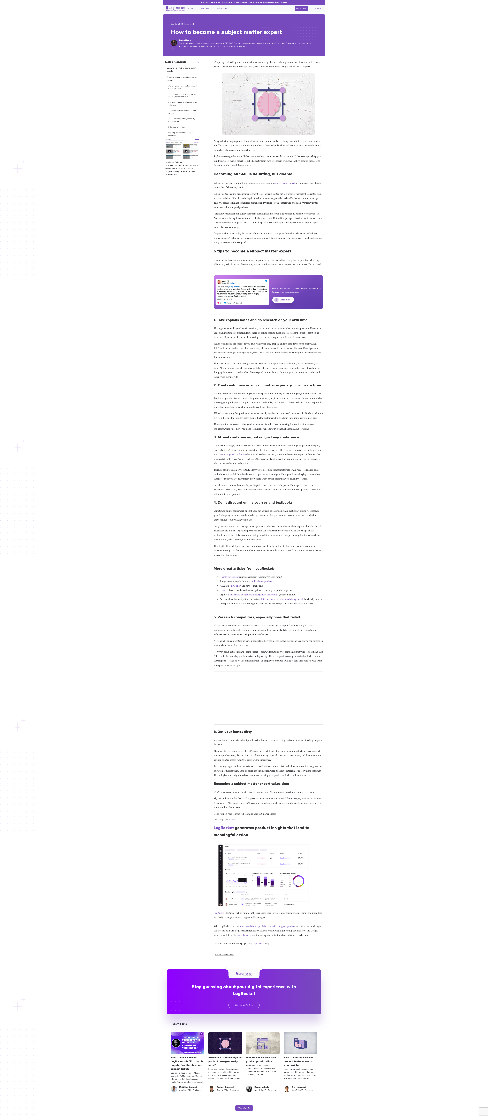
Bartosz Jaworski (225, 1087)
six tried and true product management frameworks (253, 594)
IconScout (232, 820)
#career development (224, 955)
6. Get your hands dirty (176, 127)
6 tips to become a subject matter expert (182, 78)
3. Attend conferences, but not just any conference (182, 104)
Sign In (318, 8)
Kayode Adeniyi (261, 1087)
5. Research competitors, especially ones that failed (181, 120)
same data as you (245, 935)
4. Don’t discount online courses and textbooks (182, 112)
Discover (224, 590)
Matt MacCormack (188, 1087)
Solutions (222, 8)
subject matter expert (284, 183)
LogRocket (224, 827)
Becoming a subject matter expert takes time (181, 134)
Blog (190, 8)
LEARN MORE (171, 174)
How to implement (229, 577)
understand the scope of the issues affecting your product (267, 926)
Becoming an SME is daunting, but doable (181, 69)
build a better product (261, 581)
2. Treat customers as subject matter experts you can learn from (182, 95)
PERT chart (235, 585)
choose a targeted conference (232, 454)
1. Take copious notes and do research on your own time (182, 87)
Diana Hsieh (185, 40)
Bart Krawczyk (299, 1087)
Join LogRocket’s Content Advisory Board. (282, 599)
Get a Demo (301, 8)
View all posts (244, 1108)
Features (205, 8)
